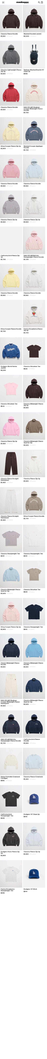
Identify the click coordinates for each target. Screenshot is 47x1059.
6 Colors (32, 221)
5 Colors (8, 406)
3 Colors (32, 445)
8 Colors (9, 109)
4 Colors (9, 36)
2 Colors (33, 36)
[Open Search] (38, 2)
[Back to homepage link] (22, 2)
